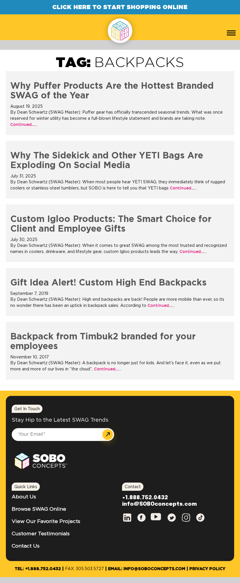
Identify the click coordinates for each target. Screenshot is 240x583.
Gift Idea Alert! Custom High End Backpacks (108, 282)
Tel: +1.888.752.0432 (38, 569)
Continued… (22, 124)
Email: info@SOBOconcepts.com (146, 569)
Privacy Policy (207, 569)
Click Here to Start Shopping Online (120, 7)
